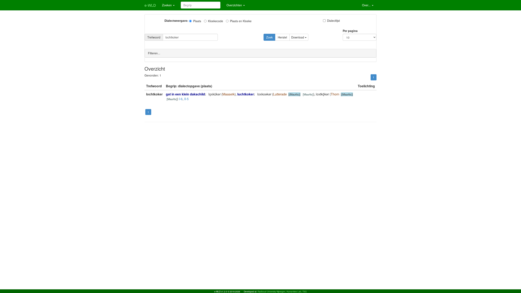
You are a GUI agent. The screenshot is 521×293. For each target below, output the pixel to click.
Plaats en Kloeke (241, 21)
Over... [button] (366, 5)
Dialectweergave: (176, 21)
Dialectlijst (333, 21)
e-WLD (150, 5)
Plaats (197, 21)
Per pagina (350, 31)
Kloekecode (215, 21)
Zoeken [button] (167, 5)
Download (298, 37)
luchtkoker (245, 94)
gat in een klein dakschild (185, 94)
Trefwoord (153, 37)
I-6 (181, 98)
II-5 (186, 98)
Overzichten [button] (235, 5)
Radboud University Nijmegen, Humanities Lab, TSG (282, 291)
